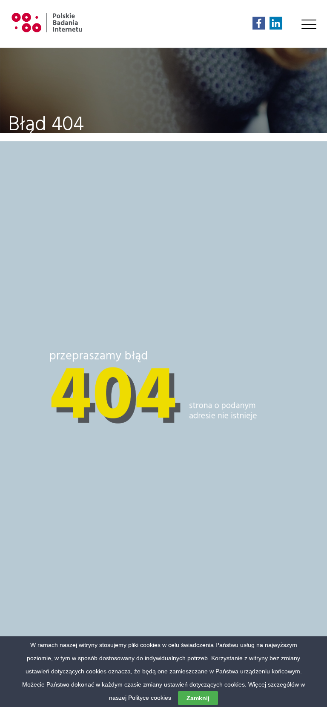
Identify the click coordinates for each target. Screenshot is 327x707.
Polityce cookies (149, 697)
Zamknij (197, 698)
